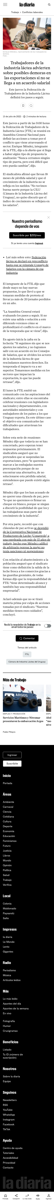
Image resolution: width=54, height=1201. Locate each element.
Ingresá (39, 243)
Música (7, 975)
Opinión (7, 865)
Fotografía (9, 1021)
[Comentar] (31, 105)
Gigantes (8, 951)
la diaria (7, 937)
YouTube (8, 1109)
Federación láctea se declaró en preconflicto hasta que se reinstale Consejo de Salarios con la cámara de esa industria (27, 265)
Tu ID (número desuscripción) (13, 1056)
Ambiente (8, 802)
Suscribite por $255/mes (27, 235)
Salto (6, 918)
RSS (5, 1105)
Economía (8, 831)
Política (7, 870)
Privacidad (9, 1162)
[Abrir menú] (5, 4)
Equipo (7, 1081)
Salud (6, 875)
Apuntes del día (12, 1003)
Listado (7, 1049)
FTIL (27, 654)
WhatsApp (9, 1114)
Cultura (7, 821)
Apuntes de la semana (16, 1008)
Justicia (7, 850)
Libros (6, 855)
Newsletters (10, 1100)
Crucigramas (10, 1030)
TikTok (6, 1129)
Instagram (9, 1119)
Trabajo (15, 12)
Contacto (8, 1167)
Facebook (8, 1124)
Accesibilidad (10, 1157)
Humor (7, 1026)
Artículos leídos (11, 980)
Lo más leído (10, 998)
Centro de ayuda (12, 1148)
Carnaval (8, 806)
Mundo (7, 860)
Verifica (7, 884)
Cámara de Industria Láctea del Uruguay (27, 662)
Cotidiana (8, 816)
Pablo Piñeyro (9, 732)
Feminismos (9, 841)
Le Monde (9, 941)
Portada (7, 783)
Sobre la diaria (11, 1076)
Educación (9, 836)
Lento (6, 946)
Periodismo (9, 970)
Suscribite (12, 763)
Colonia (7, 903)
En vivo (7, 1013)
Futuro (7, 845)
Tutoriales (8, 1153)
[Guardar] (23, 105)
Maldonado (9, 908)
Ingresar (12, 755)
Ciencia (7, 811)
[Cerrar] (48, 217)
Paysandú (8, 913)
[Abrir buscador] (49, 5)
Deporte (7, 826)
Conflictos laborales (32, 12)
